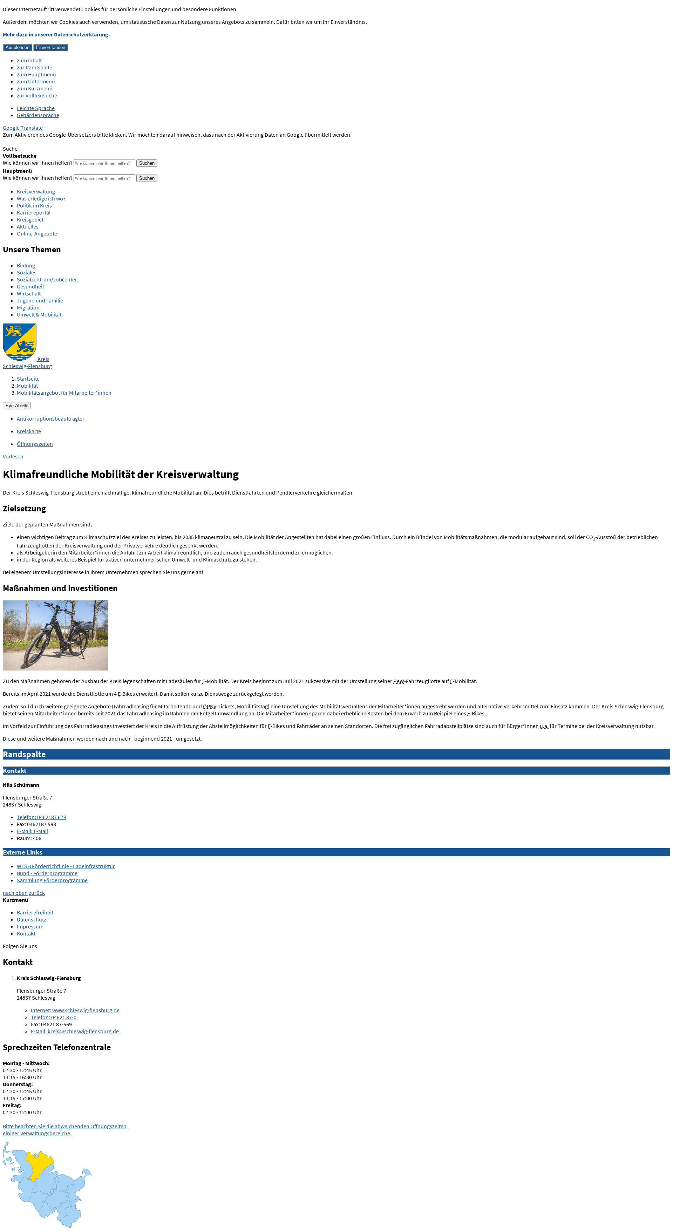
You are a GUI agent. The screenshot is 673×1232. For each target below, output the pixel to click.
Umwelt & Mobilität (39, 314)
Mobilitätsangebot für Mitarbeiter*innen (64, 392)
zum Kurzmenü (35, 88)
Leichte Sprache (36, 107)
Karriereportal (33, 212)
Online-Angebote (37, 233)
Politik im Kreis (34, 205)
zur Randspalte (34, 67)
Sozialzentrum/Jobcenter (47, 279)
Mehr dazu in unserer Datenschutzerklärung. (56, 34)
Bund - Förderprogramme (47, 873)
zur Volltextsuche (37, 95)
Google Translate (23, 127)
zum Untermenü (36, 81)
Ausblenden (17, 47)
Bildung (26, 265)
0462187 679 (41, 817)
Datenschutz (31, 919)
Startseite (28, 378)
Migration (28, 307)
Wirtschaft (29, 293)
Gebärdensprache (38, 114)
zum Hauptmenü (36, 74)
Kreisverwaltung (36, 191)
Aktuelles (28, 226)
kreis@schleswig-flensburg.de (75, 1031)
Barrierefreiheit (35, 912)
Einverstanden (50, 47)
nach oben (15, 892)
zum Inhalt (29, 60)
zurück (37, 892)
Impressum (30, 926)
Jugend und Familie (40, 300)
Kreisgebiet (30, 219)
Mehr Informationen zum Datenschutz (47, 141)
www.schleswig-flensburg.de (75, 1010)
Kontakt (26, 933)
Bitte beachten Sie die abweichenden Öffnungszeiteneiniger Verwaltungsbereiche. (65, 1130)
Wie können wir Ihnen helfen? (38, 162)
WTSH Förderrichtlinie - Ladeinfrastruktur (66, 866)
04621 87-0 (53, 1017)
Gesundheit (30, 286)
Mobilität (27, 385)
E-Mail (32, 831)
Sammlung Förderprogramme (52, 880)
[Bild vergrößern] (55, 668)
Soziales (26, 272)
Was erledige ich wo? (41, 198)
